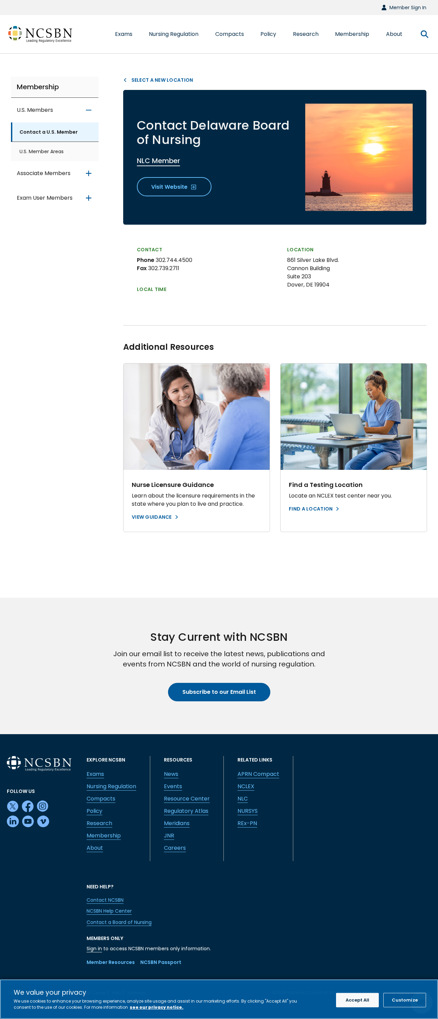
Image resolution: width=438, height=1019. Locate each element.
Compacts (101, 799)
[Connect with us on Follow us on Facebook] (28, 806)
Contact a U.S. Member (49, 132)
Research (99, 823)
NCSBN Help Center (109, 911)
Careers (175, 848)
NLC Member (158, 161)
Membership (38, 87)
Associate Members (43, 173)
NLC (242, 799)
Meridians (177, 823)
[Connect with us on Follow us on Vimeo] (43, 822)
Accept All (357, 1000)
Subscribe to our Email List (219, 692)
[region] (219, 999)
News (171, 774)
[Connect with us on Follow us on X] (13, 806)
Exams (95, 774)
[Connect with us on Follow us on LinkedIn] (13, 822)
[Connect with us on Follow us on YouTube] (28, 822)
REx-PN (247, 823)
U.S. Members (35, 110)
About (95, 848)
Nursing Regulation (111, 786)
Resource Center (187, 799)
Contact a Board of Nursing (119, 922)
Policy (94, 811)
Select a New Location (161, 80)
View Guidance (152, 517)
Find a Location (311, 508)
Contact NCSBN (105, 900)
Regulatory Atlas (186, 811)
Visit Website (170, 187)
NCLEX (245, 786)
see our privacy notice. (156, 1007)
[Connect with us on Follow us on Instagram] (43, 806)
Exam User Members (45, 198)
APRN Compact (258, 774)
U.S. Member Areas (42, 151)
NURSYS (247, 811)
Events (173, 786)
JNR (169, 835)
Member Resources (111, 962)
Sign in (94, 948)
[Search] (424, 34)
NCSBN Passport (160, 962)
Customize (405, 1000)
